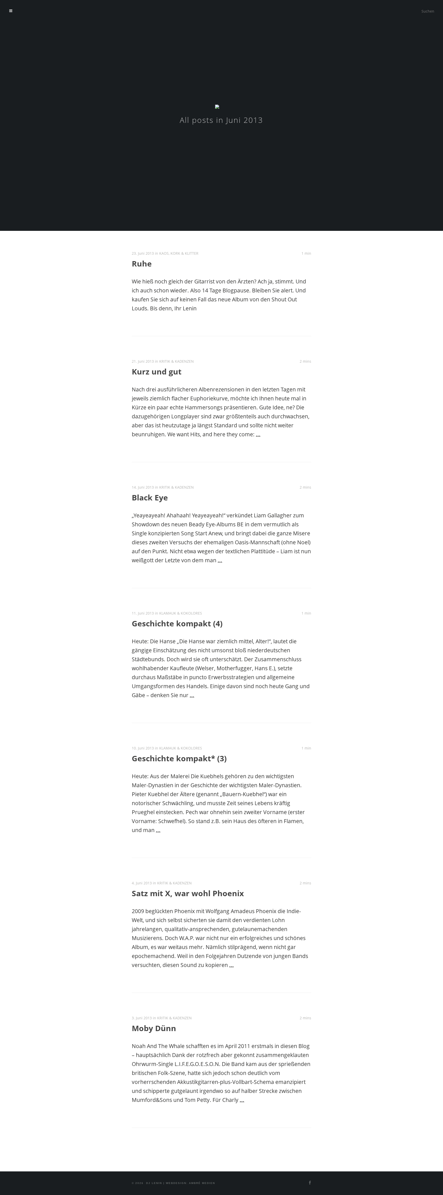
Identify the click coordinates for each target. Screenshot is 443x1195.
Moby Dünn (154, 1028)
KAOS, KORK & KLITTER (178, 253)
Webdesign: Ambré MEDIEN (190, 1183)
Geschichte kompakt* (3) (179, 758)
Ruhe (142, 263)
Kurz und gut (157, 371)
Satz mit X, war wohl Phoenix (188, 893)
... (258, 434)
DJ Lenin (154, 1183)
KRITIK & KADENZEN (176, 361)
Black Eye (150, 497)
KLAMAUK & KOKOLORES (180, 613)
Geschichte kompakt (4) (177, 623)
